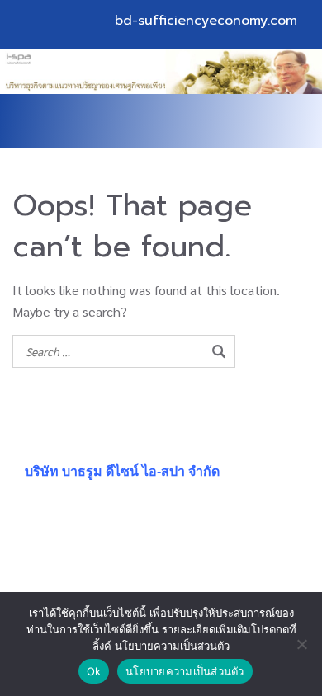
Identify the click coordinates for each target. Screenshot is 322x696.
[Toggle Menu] (275, 121)
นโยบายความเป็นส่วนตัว (184, 671)
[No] (301, 644)
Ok (94, 671)
